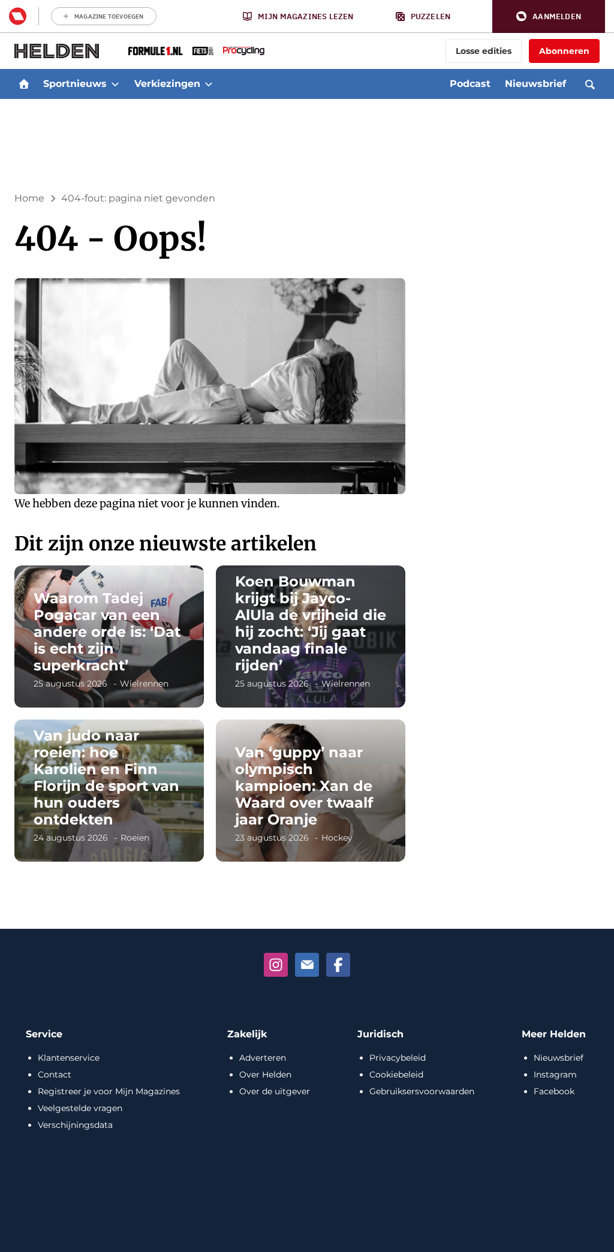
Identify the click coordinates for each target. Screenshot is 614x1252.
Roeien (135, 837)
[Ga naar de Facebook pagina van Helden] (338, 965)
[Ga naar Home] (24, 84)
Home (29, 198)
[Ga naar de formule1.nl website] (155, 51)
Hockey (337, 837)
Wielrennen (144, 683)
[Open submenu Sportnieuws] (115, 84)
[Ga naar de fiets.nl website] (202, 51)
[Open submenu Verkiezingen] (208, 84)
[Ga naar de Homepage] (57, 51)
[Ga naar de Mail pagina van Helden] (307, 965)
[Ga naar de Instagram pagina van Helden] (276, 965)
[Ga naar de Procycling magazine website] (243, 51)
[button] (548, 16)
